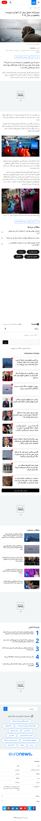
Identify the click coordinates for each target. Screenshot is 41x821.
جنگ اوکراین (8, 726)
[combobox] (20, 709)
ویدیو (37, 782)
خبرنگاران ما (36, 786)
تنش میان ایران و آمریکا (10, 740)
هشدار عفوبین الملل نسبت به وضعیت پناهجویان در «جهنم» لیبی (24, 244)
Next (38, 774)
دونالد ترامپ (27, 731)
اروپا (38, 766)
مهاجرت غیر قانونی (32, 256)
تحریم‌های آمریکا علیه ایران (30, 740)
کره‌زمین (17, 770)
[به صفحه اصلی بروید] (33, 2)
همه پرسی (11, 735)
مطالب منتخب (33, 530)
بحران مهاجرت (33, 252)
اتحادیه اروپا (11, 745)
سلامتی (17, 774)
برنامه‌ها (17, 782)
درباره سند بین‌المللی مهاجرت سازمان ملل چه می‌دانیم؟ (22, 238)
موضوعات (36, 761)
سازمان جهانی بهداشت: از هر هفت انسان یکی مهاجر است (23, 232)
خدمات (37, 796)
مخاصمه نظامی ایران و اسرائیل (20, 721)
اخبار (35, 8)
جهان (30, 8)
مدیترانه (21, 252)
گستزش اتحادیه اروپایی (26, 735)
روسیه (31, 745)
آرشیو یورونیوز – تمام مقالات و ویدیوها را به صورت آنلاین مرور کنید (11, 788)
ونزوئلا (22, 745)
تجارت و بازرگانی (35, 770)
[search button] (5, 709)
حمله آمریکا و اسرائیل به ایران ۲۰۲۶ (26, 726)
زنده (4, 2)
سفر (38, 778)
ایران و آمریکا (14, 731)
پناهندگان (18, 256)
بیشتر (37, 801)
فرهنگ (17, 778)
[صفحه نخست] (38, 8)
